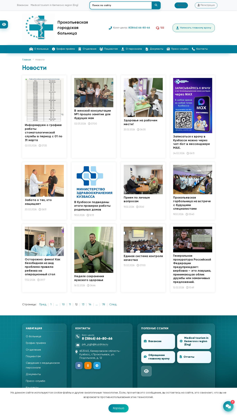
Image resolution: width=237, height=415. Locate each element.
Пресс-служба (179, 49)
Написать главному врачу (195, 28)
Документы (156, 49)
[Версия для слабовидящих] (4, 24)
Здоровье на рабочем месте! (140, 122)
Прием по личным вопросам (137, 199)
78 (103, 304)
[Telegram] (97, 365)
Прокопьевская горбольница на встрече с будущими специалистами (192, 203)
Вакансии (22, 5)
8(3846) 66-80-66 (139, 28)
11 (70, 304)
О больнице (41, 49)
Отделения (89, 49)
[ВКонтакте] (79, 365)
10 (63, 304)
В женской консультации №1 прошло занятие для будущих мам (92, 114)
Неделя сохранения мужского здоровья (89, 278)
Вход (182, 5)
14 (90, 304)
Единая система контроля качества (143, 258)
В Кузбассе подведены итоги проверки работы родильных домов (92, 206)
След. (113, 304)
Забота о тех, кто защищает (38, 202)
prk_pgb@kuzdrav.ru (95, 344)
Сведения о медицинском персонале (43, 365)
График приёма (66, 49)
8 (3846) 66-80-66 (97, 339)
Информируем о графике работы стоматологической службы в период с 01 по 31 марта (43, 133)
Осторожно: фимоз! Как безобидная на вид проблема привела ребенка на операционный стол (42, 267)
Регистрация (207, 5)
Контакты (202, 49)
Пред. (43, 304)
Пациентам (111, 49)
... (57, 304)
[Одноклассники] (88, 365)
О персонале (134, 49)
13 (83, 304)
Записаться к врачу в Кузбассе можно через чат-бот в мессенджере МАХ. (191, 142)
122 (162, 28)
